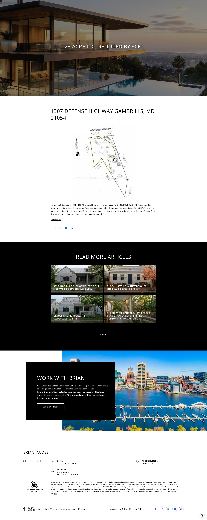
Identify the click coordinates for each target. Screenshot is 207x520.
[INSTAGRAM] (162, 509)
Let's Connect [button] (51, 407)
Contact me (56, 219)
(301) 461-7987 (149, 464)
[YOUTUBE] (174, 509)
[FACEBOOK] (155, 509)
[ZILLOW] (181, 509)
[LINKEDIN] (168, 509)
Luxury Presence (79, 509)
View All (103, 335)
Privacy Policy (136, 509)
